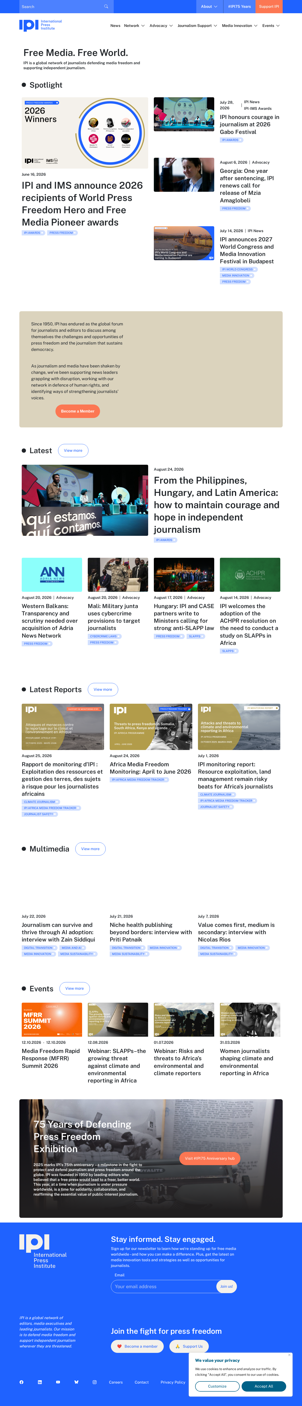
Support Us (189, 1346)
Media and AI (71, 948)
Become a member (137, 1346)
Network (131, 25)
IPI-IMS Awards (258, 108)
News (115, 25)
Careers (116, 1382)
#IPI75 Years (239, 6)
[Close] (289, 1355)
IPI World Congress (237, 269)
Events (268, 25)
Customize (217, 1386)
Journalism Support (195, 25)
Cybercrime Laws (103, 636)
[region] (241, 1375)
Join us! (226, 1286)
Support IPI (269, 6)
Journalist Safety (38, 814)
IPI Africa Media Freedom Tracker (50, 808)
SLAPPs (194, 636)
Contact (142, 1382)
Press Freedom (61, 232)
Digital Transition (38, 948)
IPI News (252, 102)
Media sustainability (76, 954)
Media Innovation (237, 25)
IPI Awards (32, 232)
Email (120, 1275)
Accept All (264, 1386)
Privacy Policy (173, 1382)
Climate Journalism (39, 802)
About (206, 6)
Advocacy (158, 25)
